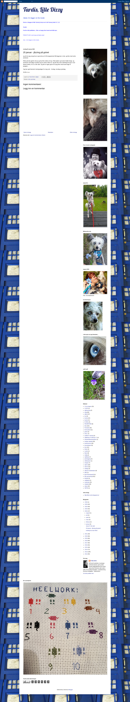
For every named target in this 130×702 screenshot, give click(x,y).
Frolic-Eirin (94, 560)
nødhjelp (87, 457)
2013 (86, 551)
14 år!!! (86, 408)
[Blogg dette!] (44, 77)
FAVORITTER (88, 424)
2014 (86, 549)
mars (87, 519)
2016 (86, 545)
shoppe (86, 462)
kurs (86, 447)
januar (88, 524)
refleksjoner (88, 461)
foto (85, 426)
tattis (86, 472)
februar (88, 522)
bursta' (86, 420)
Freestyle (87, 427)
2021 (86, 534)
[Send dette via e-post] (42, 77)
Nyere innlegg (27, 132)
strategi (86, 468)
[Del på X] (46, 77)
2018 (86, 540)
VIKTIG (86, 488)
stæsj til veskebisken (90, 470)
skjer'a (86, 464)
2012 (86, 554)
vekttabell (87, 480)
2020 (86, 536)
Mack (86, 453)
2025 (86, 504)
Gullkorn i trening (89, 435)
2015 (86, 547)
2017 (86, 542)
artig (86, 412)
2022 (86, 511)
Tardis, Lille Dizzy (43, 9)
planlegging (88, 459)
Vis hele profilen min (88, 573)
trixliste (86, 478)
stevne (86, 466)
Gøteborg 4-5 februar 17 (91, 437)
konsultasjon (88, 445)
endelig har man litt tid (91, 530)
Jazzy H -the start (90, 526)
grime (86, 431)
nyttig (86, 455)
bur (85, 416)
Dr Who (86, 422)
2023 (86, 508)
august (88, 513)
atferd (86, 414)
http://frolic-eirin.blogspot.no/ (92, 495)
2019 (86, 538)
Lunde (86, 451)
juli (87, 515)
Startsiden (50, 132)
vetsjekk (87, 484)
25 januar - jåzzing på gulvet (93, 528)
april (87, 517)
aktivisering (87, 410)
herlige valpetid (89, 441)
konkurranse (88, 443)
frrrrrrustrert (87, 429)
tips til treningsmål (89, 474)
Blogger (71, 689)
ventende (87, 482)
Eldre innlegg (73, 132)
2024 (86, 506)
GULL (86, 433)
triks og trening (31, 79)
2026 (86, 502)
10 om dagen (88, 406)
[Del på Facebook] (48, 77)
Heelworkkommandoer (90, 439)
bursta (86, 418)
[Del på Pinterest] (50, 77)
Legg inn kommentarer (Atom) (37, 135)
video (86, 486)
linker (86, 449)
